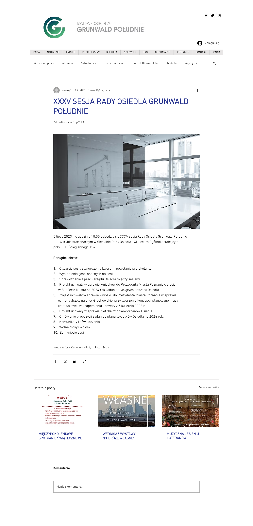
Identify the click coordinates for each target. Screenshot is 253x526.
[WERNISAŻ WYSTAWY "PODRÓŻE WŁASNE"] (126, 411)
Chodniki (171, 63)
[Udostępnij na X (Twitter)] (65, 361)
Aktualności (88, 63)
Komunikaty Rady (81, 347)
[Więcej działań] (197, 90)
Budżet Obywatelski (145, 63)
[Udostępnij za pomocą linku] (84, 361)
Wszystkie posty (44, 63)
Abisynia (67, 63)
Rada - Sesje (101, 347)
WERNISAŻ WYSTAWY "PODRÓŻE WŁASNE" (119, 436)
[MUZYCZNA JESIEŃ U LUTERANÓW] (190, 411)
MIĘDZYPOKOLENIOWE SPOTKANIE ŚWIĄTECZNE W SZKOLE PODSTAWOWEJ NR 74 (62, 436)
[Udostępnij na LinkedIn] (74, 361)
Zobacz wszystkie (209, 387)
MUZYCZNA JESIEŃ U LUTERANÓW (183, 436)
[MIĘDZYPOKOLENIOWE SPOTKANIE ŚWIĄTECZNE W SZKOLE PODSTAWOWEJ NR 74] (62, 411)
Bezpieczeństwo (114, 63)
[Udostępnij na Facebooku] (55, 361)
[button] (214, 63)
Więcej (189, 63)
